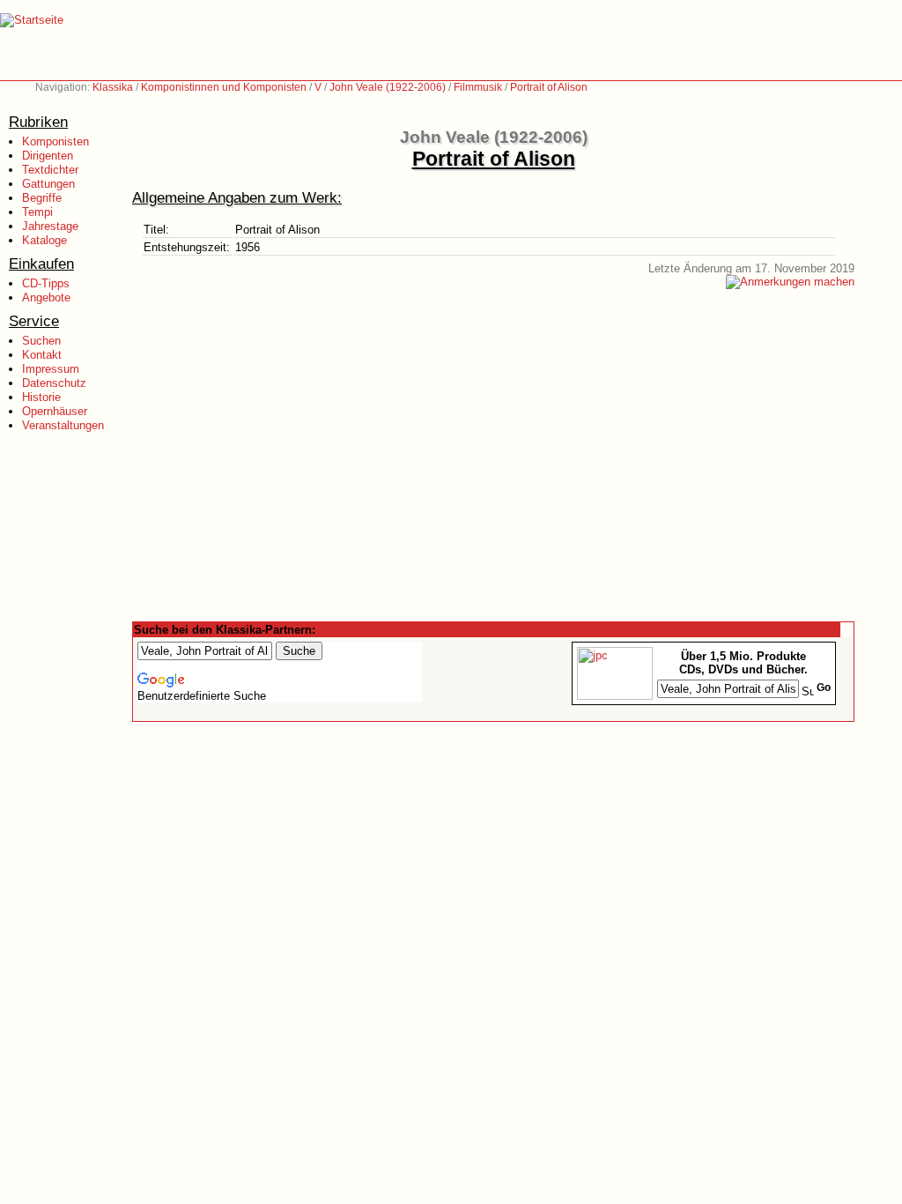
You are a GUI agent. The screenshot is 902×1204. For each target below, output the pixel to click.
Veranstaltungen (63, 425)
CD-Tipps (46, 283)
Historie (41, 397)
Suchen (41, 340)
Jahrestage (50, 226)
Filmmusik (478, 87)
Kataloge (44, 240)
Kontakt (42, 354)
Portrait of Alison (549, 87)
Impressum (50, 368)
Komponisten (55, 141)
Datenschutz (54, 383)
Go (824, 687)
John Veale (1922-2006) (387, 87)
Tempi (37, 212)
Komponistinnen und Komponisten (224, 87)
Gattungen (48, 183)
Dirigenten (47, 155)
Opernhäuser (54, 411)
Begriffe (42, 197)
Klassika (112, 87)
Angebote (46, 297)
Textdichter (50, 169)
